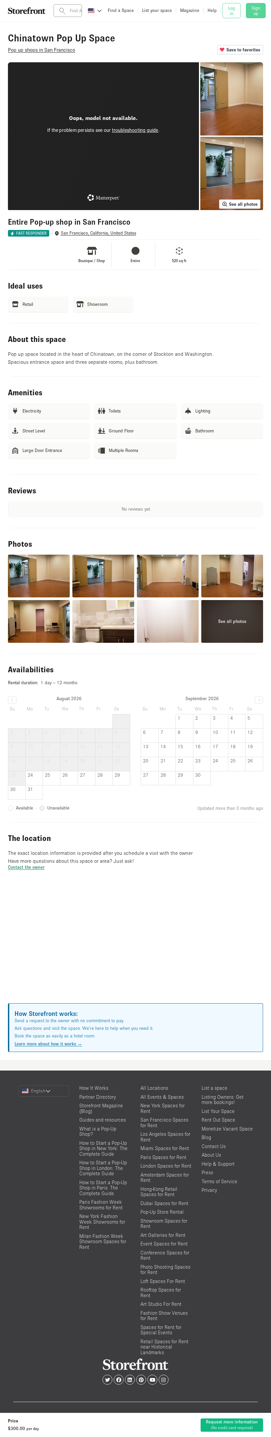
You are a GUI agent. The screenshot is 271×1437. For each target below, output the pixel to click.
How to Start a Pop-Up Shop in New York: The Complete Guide (103, 1148)
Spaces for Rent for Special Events (160, 1330)
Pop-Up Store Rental (162, 1212)
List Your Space (218, 1111)
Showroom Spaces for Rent (163, 1223)
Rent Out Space (218, 1120)
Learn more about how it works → (48, 1043)
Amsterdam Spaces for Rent (164, 1177)
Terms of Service (219, 1181)
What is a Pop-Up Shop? (97, 1131)
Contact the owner (26, 867)
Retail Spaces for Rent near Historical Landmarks (164, 1347)
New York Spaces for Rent (162, 1108)
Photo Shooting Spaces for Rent (165, 1269)
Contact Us (214, 1146)
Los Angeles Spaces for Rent (165, 1136)
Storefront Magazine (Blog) (101, 1108)
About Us (211, 1155)
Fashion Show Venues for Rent (164, 1315)
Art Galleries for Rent (162, 1235)
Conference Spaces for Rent (164, 1255)
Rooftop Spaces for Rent (160, 1292)
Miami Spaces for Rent (164, 1148)
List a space (214, 1088)
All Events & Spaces (162, 1097)
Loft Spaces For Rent (162, 1281)
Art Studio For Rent (160, 1304)
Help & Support (218, 1164)
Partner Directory (97, 1097)
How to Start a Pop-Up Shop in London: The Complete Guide (103, 1168)
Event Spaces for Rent (164, 1243)
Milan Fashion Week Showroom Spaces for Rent (102, 1241)
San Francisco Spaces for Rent (164, 1122)
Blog (206, 1137)
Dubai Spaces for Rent (164, 1203)
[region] (135, 945)
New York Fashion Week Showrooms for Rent (102, 1221)
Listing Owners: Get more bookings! (223, 1099)
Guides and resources (102, 1120)
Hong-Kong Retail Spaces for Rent (158, 1191)
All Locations (154, 1088)
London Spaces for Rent (165, 1166)
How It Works (93, 1088)
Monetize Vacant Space (227, 1129)
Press (207, 1172)
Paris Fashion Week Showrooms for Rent (101, 1204)
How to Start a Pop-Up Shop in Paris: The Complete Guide (103, 1188)
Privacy (209, 1190)
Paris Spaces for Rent (163, 1157)
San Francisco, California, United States (98, 233)
